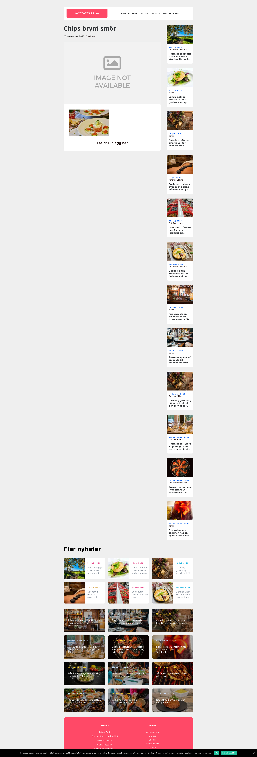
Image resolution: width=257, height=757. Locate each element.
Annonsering (129, 13)
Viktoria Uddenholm (178, 49)
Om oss (144, 13)
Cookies (155, 13)
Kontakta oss (171, 13)
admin (91, 36)
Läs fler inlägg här (112, 143)
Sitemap (152, 747)
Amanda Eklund (176, 180)
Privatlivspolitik (228, 753)
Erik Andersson (176, 223)
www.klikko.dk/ (107, 748)
